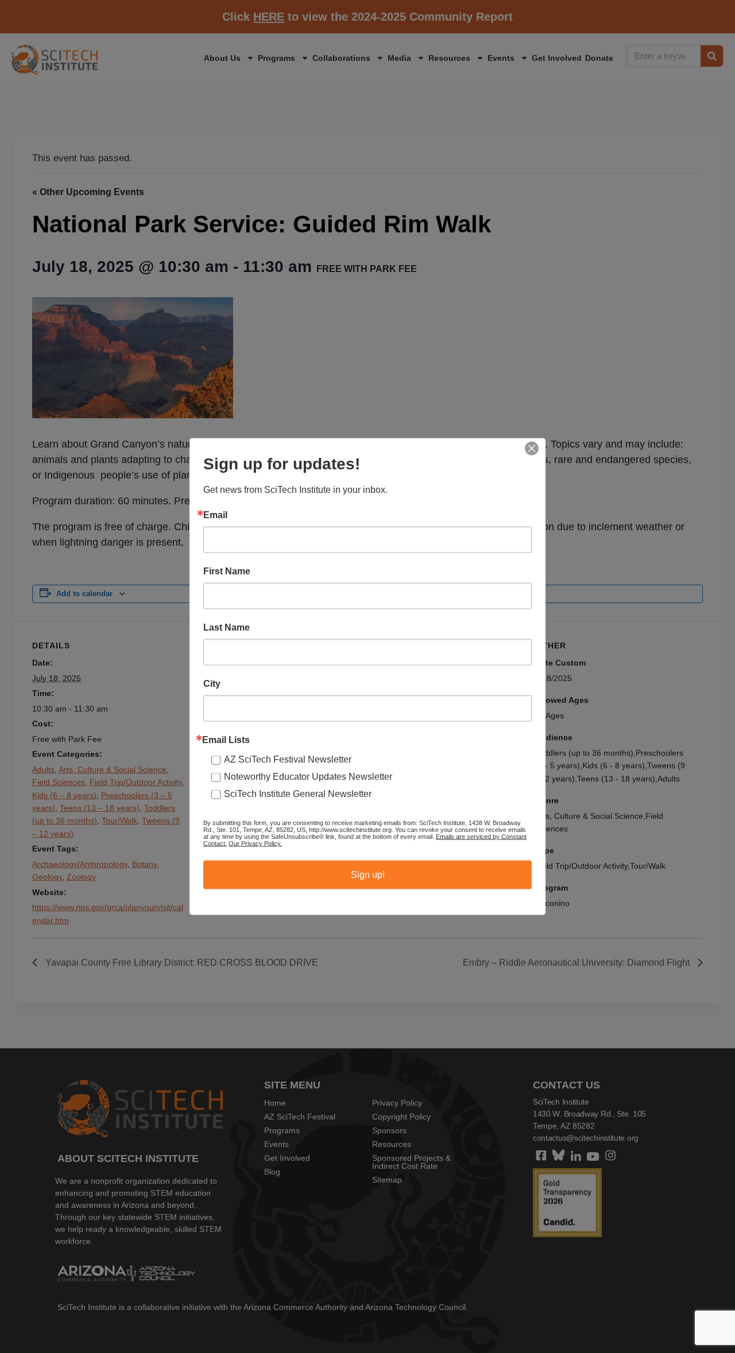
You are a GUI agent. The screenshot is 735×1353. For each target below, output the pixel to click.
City (211, 684)
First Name (226, 571)
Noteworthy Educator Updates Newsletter (308, 777)
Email (215, 515)
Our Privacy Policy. (255, 843)
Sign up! (368, 875)
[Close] (531, 449)
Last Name (226, 627)
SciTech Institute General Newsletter (298, 794)
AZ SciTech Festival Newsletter (287, 759)
